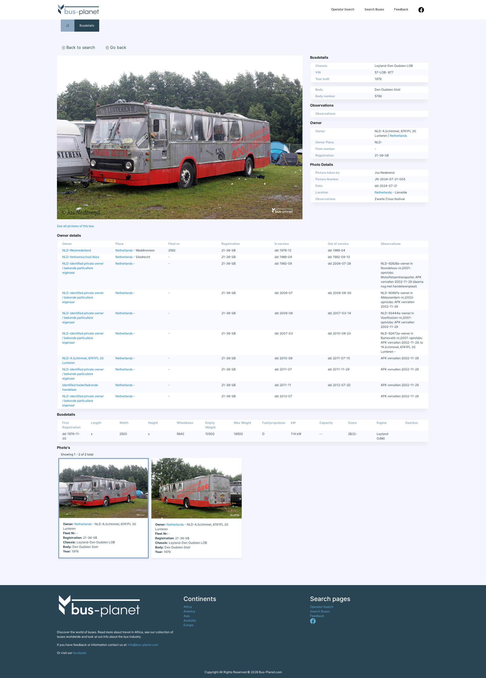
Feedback (401, 9)
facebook (79, 653)
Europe (188, 625)
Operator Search (342, 9)
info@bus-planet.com (143, 645)
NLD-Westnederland (76, 250)
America (189, 611)
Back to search (80, 47)
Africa (188, 607)
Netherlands (398, 135)
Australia (190, 620)
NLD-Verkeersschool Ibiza (80, 257)
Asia (187, 616)
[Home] (67, 25)
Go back (117, 47)
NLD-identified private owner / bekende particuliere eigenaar (83, 268)
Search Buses (374, 9)
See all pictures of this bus (75, 226)
